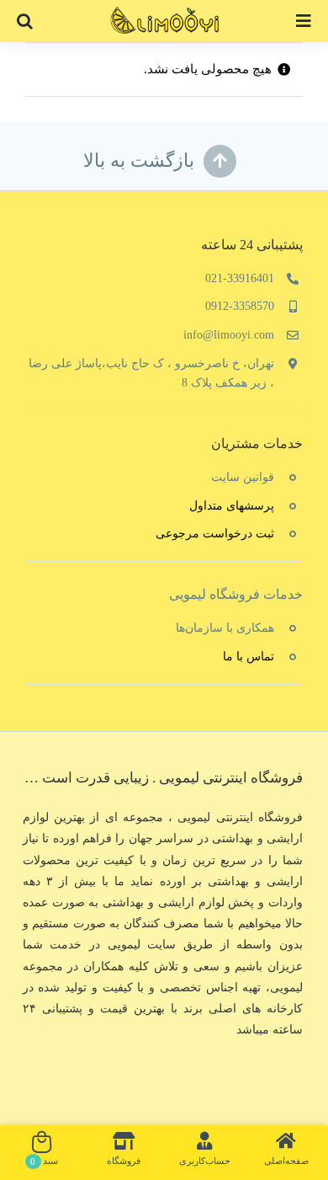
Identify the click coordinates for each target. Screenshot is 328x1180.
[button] (25, 21)
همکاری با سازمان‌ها (225, 628)
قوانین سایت (242, 477)
